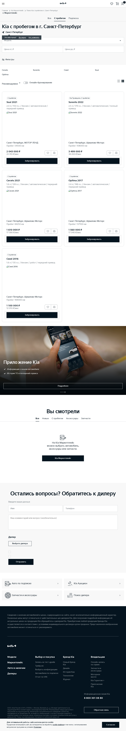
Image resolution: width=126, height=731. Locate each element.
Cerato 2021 (13, 180)
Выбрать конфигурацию (46, 669)
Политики (37, 727)
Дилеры (12, 673)
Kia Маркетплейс (17, 11)
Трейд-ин (39, 666)
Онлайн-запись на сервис (98, 663)
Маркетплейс (15, 662)
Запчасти (85, 418)
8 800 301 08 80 (93, 698)
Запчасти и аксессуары (96, 669)
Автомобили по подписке (46, 673)
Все (49, 18)
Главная (5, 11)
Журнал (66, 679)
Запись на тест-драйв (45, 662)
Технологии (68, 676)
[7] (122, 3)
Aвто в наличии (16, 668)
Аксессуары (72, 418)
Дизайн (66, 668)
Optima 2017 (76, 180)
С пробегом (60, 18)
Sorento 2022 (76, 102)
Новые (45, 418)
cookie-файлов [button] (58, 725)
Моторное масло (95, 675)
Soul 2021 (12, 102)
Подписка (74, 18)
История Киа (69, 672)
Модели (11, 657)
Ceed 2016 (12, 259)
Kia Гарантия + (97, 680)
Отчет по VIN (41, 677)
